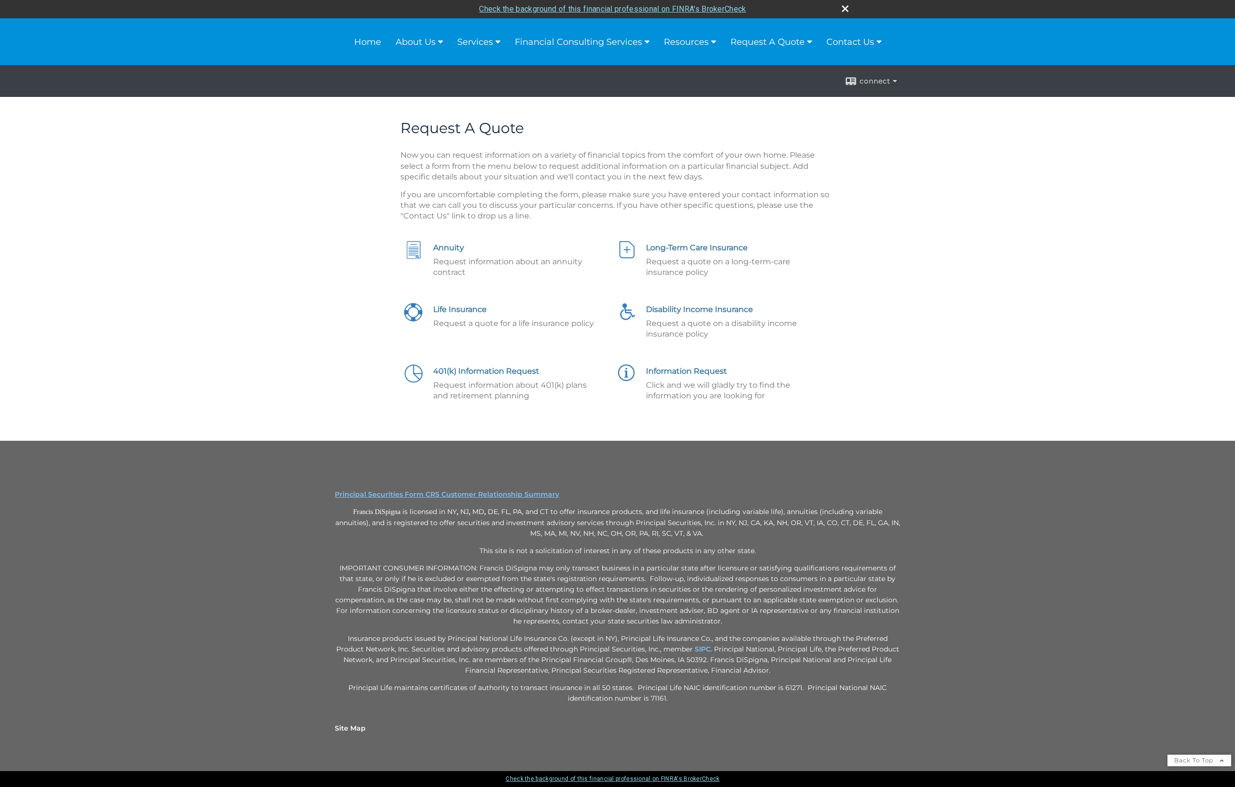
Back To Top (1194, 760)
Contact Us (850, 42)
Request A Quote (767, 42)
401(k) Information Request (486, 371)
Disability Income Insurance (699, 309)
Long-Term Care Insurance (697, 247)
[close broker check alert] (845, 9)
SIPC (703, 649)
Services (475, 42)
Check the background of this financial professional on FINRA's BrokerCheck (612, 9)
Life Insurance (460, 309)
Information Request (686, 371)
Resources (686, 42)
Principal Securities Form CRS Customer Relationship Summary (447, 494)
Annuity (448, 247)
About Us (416, 42)
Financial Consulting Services (578, 42)
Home (367, 42)
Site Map (350, 728)
